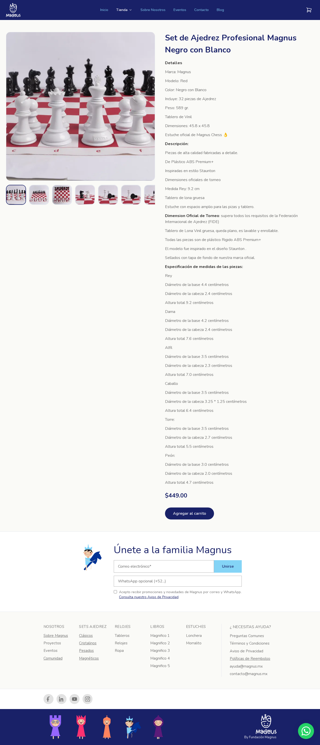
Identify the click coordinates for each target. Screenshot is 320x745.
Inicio (104, 9)
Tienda (122, 9)
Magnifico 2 (160, 643)
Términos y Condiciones (250, 643)
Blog (220, 9)
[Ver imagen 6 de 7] (131, 195)
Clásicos (86, 635)
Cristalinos (87, 643)
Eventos (180, 9)
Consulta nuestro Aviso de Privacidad (148, 597)
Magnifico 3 (160, 650)
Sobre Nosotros (153, 9)
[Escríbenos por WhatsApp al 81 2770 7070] (306, 731)
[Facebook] (49, 699)
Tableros (122, 635)
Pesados (86, 650)
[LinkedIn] (61, 699)
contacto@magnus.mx (249, 673)
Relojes (121, 643)
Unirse (228, 566)
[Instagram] (87, 699)
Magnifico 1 (160, 635)
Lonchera (194, 635)
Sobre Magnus (56, 635)
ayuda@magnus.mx (246, 666)
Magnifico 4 (160, 658)
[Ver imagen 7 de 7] (154, 195)
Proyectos (52, 643)
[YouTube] (75, 699)
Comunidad (53, 658)
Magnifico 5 (160, 665)
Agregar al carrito (189, 513)
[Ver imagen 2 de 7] (39, 195)
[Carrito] (309, 10)
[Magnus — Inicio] (13, 10)
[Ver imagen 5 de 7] (108, 195)
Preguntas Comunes (247, 635)
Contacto (201, 9)
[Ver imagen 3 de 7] (62, 195)
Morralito (194, 643)
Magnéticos (89, 658)
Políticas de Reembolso (250, 658)
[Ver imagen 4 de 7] (85, 195)
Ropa (119, 650)
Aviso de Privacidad (246, 651)
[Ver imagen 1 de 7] (16, 195)
